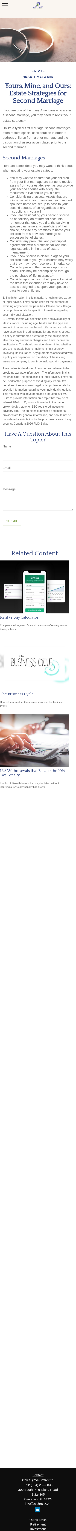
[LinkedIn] (37, 1509)
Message (9, 489)
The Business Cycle (17, 694)
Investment (38, 1529)
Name (7, 446)
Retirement (38, 1524)
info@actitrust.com (38, 1503)
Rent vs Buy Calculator (19, 617)
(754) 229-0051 (43, 1480)
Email (7, 468)
